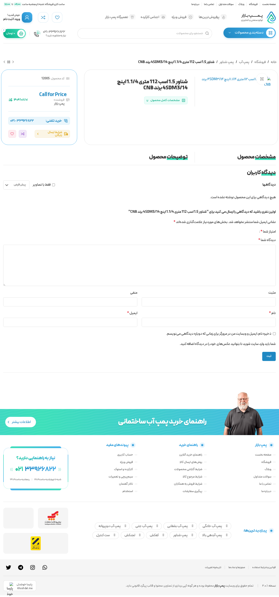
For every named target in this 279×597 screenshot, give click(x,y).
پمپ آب (244, 62)
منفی (133, 292)
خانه (274, 62)
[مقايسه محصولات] (43, 17)
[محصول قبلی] (13, 62)
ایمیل (132, 313)
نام (272, 313)
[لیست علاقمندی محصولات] (57, 17)
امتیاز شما (268, 231)
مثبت (272, 292)
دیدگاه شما (267, 240)
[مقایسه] (23, 134)
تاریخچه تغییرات (213, 567)
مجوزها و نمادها (236, 567)
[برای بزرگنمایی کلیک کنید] (262, 78)
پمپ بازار (59, 104)
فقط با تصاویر (42, 184)
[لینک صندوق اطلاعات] (50, 33)
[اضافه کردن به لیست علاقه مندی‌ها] (12, 134)
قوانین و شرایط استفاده (264, 567)
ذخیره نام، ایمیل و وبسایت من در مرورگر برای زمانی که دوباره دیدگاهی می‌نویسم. (218, 333)
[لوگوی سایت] (258, 17)
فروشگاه (260, 62)
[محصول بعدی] (4, 62)
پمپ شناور (226, 62)
